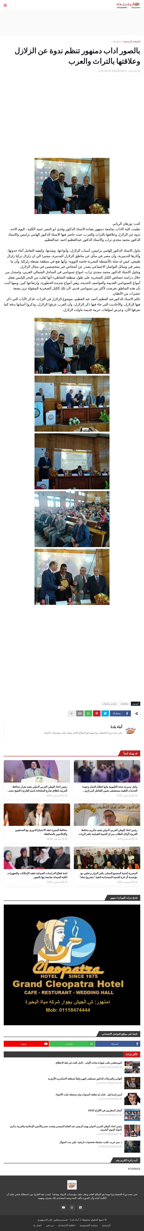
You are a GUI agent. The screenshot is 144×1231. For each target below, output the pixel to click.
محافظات (116, 41)
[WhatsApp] (88, 713)
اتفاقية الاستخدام (66, 1225)
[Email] (80, 713)
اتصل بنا (37, 1225)
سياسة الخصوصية (89, 1225)
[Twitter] (105, 713)
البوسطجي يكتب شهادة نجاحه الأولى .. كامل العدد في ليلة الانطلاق (89, 1063)
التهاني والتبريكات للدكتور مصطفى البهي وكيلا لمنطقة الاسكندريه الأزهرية (85, 1078)
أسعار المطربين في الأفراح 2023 (105, 1110)
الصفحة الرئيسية (131, 41)
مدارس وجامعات (109, 703)
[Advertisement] (72, 22)
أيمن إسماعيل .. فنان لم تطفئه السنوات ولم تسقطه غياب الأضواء (89, 1094)
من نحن (50, 1225)
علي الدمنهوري (45, 1219)
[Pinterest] (96, 713)
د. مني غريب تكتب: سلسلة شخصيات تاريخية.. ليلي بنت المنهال (90, 1142)
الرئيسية (106, 1225)
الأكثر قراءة (131, 1054)
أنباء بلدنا (116, 726)
